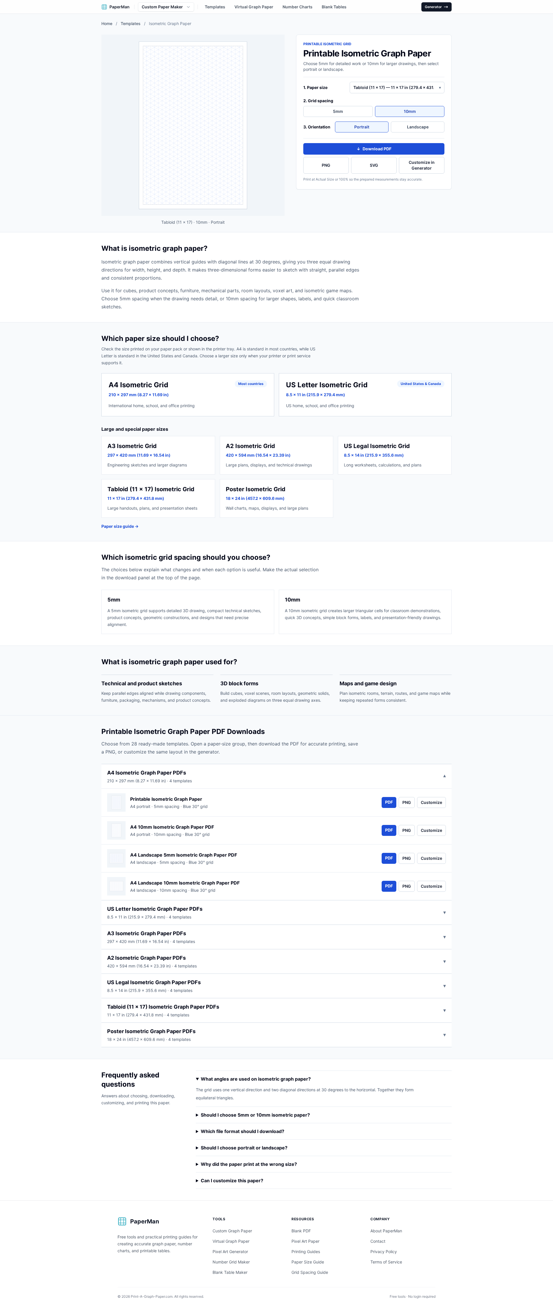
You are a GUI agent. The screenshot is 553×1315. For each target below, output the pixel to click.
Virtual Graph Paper (253, 6)
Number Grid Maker (231, 1261)
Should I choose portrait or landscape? (244, 1148)
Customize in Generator (422, 165)
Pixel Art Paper (305, 1241)
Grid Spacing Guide (309, 1272)
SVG (374, 165)
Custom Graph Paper (232, 1230)
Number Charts (298, 6)
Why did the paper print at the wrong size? (249, 1164)
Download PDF (374, 148)
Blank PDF (301, 1230)
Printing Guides (305, 1251)
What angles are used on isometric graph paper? (256, 1079)
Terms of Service (386, 1261)
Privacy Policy (383, 1251)
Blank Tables (334, 6)
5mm (338, 111)
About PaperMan (386, 1230)
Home (106, 23)
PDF (389, 802)
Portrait (361, 126)
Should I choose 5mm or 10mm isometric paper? (255, 1115)
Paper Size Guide (307, 1261)
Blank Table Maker (230, 1272)
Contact (377, 1241)
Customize (431, 802)
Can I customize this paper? (232, 1180)
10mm (410, 111)
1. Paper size (315, 87)
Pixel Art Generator (230, 1251)
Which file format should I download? (242, 1131)
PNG (326, 165)
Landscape (418, 126)
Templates (215, 6)
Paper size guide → (120, 526)
